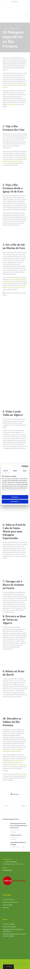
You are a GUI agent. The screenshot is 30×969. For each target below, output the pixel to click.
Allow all (15, 497)
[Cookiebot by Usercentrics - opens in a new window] (21, 466)
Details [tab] (15, 470)
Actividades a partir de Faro (18, 764)
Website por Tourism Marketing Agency (18, 965)
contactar (22, 774)
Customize (14, 501)
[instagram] (18, 4)
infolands (13, 832)
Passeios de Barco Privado (10, 902)
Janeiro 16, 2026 (15, 847)
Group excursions (15, 835)
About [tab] (24, 470)
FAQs (12, 1)
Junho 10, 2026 (15, 830)
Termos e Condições (9, 924)
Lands (5, 28)
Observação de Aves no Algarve (12, 751)
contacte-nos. (12, 104)
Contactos (16, 1)
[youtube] (16, 4)
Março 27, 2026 (15, 837)
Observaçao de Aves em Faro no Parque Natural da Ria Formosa (18, 826)
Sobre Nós (6, 907)
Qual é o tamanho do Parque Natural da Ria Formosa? (15, 161)
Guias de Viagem (15, 28)
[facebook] (11, 4)
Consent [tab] (5, 470)
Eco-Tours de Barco (8, 899)
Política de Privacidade (9, 927)
